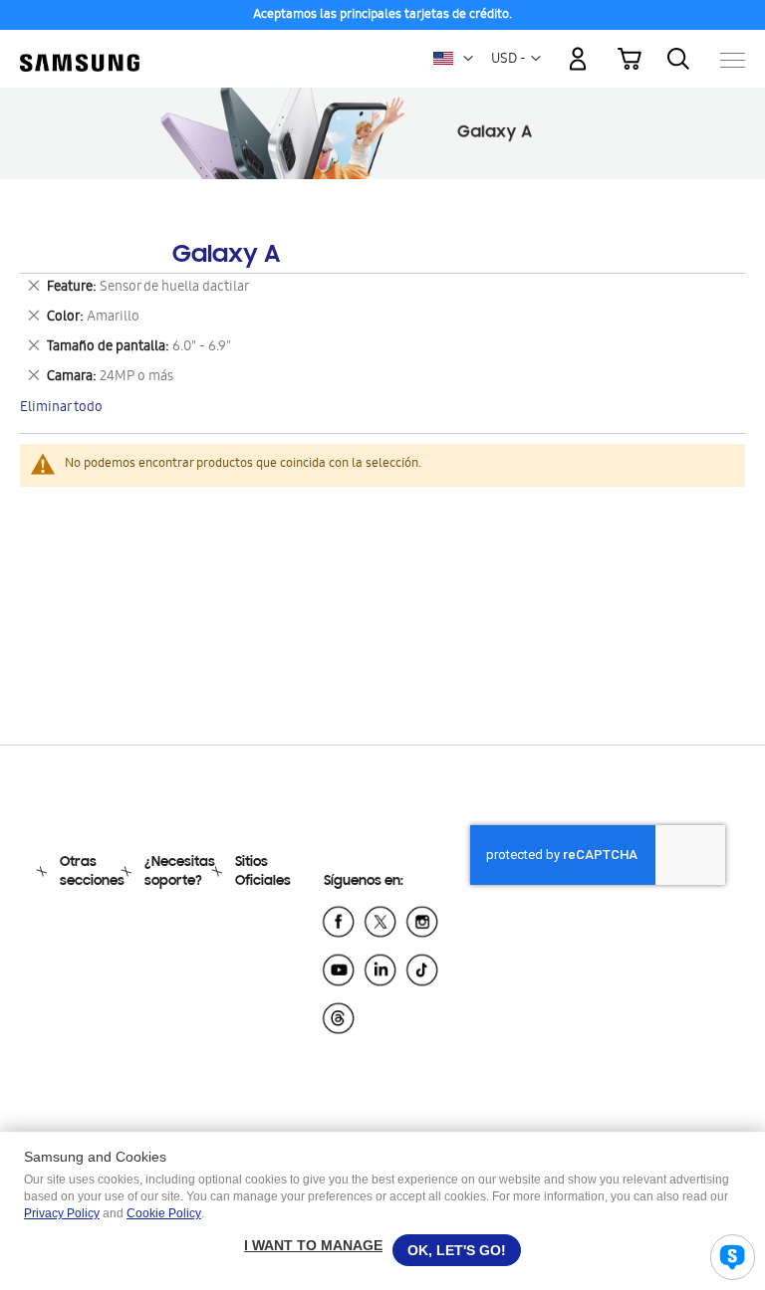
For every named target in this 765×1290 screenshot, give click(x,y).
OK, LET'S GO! (456, 1250)
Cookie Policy (164, 1213)
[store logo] (79, 50)
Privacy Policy (62, 1213)
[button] (468, 59)
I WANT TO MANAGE (313, 1245)
